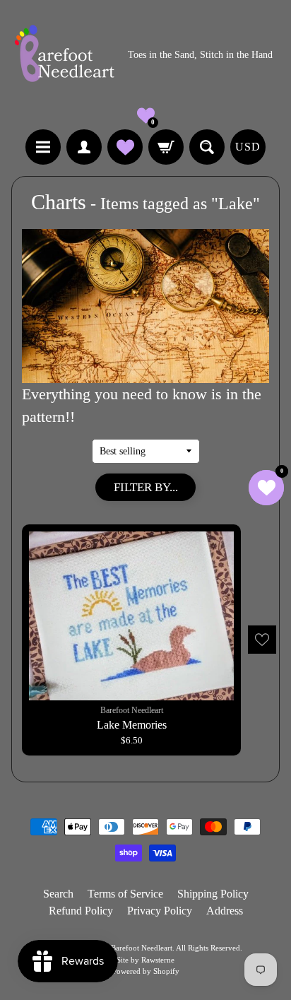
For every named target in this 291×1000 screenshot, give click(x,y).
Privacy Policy (159, 911)
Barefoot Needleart (141, 947)
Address (224, 911)
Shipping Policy (213, 894)
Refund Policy (81, 911)
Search (58, 894)
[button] (146, 115)
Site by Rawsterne (145, 959)
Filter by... (146, 487)
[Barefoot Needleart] (64, 55)
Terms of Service (125, 894)
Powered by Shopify (145, 971)
